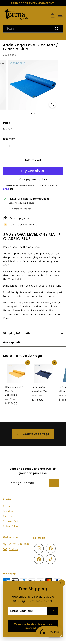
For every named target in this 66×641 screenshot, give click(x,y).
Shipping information (17, 333)
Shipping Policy (12, 521)
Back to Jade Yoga (35, 434)
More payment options (33, 179)
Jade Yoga (9, 54)
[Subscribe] (52, 611)
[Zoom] (52, 104)
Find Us (7, 516)
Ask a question (13, 342)
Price (6, 122)
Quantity (9, 138)
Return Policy (10, 526)
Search (7, 506)
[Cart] (52, 15)
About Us (8, 511)
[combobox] (33, 29)
